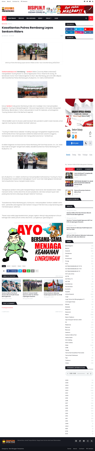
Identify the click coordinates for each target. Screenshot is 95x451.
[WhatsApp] (28, 270)
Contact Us (15, 1)
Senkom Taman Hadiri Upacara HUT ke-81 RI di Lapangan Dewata (30, 294)
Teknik (79, 350)
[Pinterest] (24, 270)
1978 (79, 431)
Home (3, 1)
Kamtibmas (79, 284)
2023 (79, 388)
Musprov (79, 309)
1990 (79, 428)
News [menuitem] (40, 18)
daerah (14, 266)
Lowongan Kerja (79, 302)
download (79, 258)
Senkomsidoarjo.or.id (9, 72)
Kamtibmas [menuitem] (12, 18)
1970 (79, 434)
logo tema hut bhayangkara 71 (79, 299)
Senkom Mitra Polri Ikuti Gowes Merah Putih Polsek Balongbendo (10, 294)
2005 (79, 423)
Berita (10, 24)
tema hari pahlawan (79, 355)
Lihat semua (59, 276)
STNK (79, 348)
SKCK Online (79, 342)
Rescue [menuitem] (21, 18)
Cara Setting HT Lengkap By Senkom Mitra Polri (83, 174)
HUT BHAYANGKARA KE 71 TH (79, 269)
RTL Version (24, 1)
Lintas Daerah (79, 294)
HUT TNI (79, 281)
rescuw (79, 330)
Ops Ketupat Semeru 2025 (79, 320)
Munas (79, 304)
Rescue (79, 327)
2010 (79, 421)
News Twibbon (79, 317)
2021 (79, 393)
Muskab (79, 307)
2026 (79, 380)
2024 (79, 385)
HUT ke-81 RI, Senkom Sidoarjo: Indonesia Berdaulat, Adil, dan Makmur (80, 236)
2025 (79, 383)
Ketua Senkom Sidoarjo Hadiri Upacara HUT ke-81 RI (53, 294)
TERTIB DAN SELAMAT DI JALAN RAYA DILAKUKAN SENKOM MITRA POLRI (83, 182)
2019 (79, 398)
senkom (79, 332)
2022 (79, 390)
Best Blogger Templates (16, 449)
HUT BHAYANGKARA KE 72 (79, 271)
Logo (79, 297)
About (9, 1)
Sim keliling (79, 340)
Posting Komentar (7, 307)
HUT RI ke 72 (79, 279)
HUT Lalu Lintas (79, 274)
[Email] (33, 270)
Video (79, 363)
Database (79, 253)
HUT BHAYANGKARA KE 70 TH (79, 266)
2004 (79, 426)
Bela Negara (79, 246)
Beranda (4, 24)
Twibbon (79, 360)
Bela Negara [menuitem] (31, 18)
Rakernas (79, 325)
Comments (88, 169)
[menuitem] (4, 18)
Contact (81, 449)
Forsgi (79, 261)
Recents (79, 169)
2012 (79, 416)
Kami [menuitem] (56, 18)
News (19, 266)
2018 (79, 401)
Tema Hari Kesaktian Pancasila (79, 353)
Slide (24, 266)
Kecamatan (79, 286)
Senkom (29, 72)
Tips (79, 358)
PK (79, 322)
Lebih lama (58, 312)
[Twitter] (20, 270)
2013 (79, 413)
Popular (70, 169)
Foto (79, 264)
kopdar (79, 292)
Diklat (79, 256)
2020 (79, 395)
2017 (79, 403)
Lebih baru (6, 312)
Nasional (79, 312)
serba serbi (79, 337)
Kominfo (79, 289)
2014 (79, 411)
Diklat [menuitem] (48, 18)
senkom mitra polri (79, 335)
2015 (79, 408)
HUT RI (79, 276)
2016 (79, 406)
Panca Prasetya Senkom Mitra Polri (82, 191)
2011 (79, 418)
